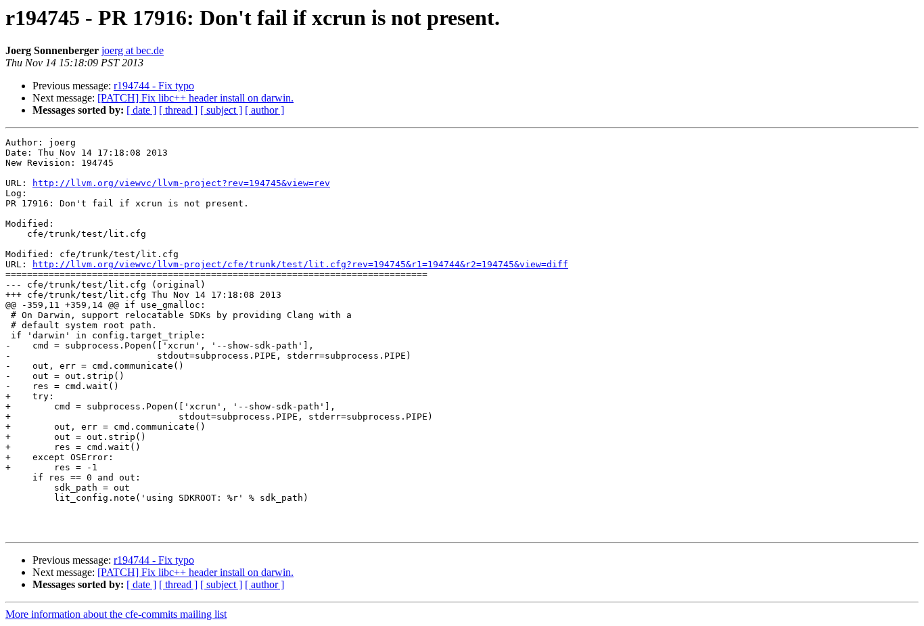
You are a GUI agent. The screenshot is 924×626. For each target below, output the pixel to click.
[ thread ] (178, 110)
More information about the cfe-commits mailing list (116, 614)
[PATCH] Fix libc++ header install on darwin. (195, 98)
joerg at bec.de (132, 50)
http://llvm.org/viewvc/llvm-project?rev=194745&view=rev (181, 183)
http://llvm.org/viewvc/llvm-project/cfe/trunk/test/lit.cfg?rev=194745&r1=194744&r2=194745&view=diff (300, 264)
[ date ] (141, 110)
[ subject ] (221, 110)
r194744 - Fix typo (154, 85)
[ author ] (264, 110)
